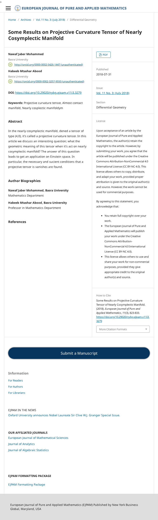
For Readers (15, 380)
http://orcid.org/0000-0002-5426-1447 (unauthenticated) (48, 64)
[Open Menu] (8, 8)
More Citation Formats (113, 329)
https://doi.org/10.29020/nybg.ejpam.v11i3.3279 (48, 92)
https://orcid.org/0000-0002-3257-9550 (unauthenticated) (49, 81)
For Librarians (16, 393)
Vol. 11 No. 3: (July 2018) (50, 20)
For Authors (15, 386)
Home (12, 20)
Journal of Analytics (21, 444)
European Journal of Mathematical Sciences (38, 438)
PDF (105, 55)
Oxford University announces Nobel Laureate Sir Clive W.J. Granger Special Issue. (64, 415)
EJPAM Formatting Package (26, 484)
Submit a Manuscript (79, 353)
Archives (26, 20)
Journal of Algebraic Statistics (28, 450)
